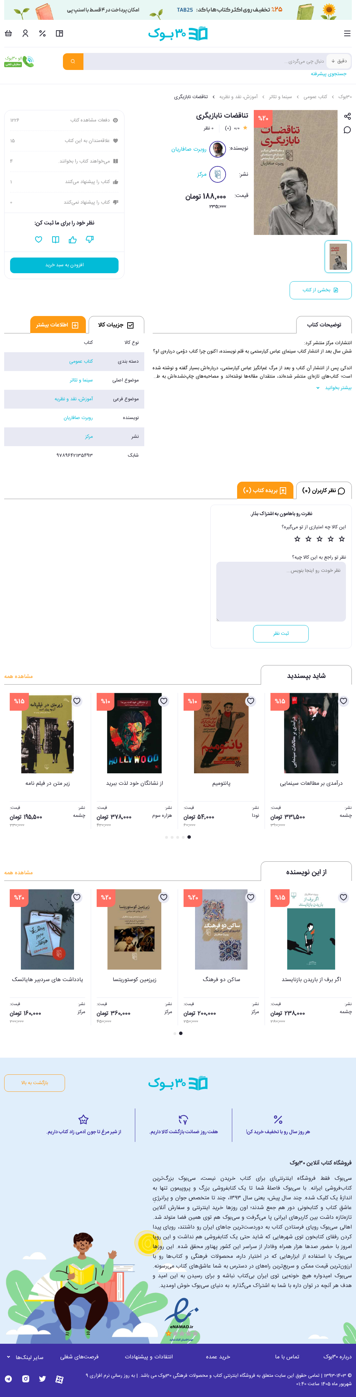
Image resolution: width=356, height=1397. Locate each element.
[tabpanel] (74, 399)
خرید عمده (218, 1357)
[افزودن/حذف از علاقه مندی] (343, 701)
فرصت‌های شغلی (79, 1357)
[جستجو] (73, 61)
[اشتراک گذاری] (347, 117)
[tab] (116, 324)
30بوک (345, 97)
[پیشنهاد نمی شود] (90, 240)
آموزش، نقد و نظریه (238, 97)
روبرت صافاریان (189, 149)
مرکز (202, 174)
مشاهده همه (18, 676)
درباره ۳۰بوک (337, 1357)
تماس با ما (287, 1357)
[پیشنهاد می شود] (72, 240)
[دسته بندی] (347, 33)
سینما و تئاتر (280, 97)
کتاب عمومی (315, 97)
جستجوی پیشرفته (328, 74)
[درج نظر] (347, 130)
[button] (13, 766)
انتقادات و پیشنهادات (149, 1357)
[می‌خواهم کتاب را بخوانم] (55, 240)
